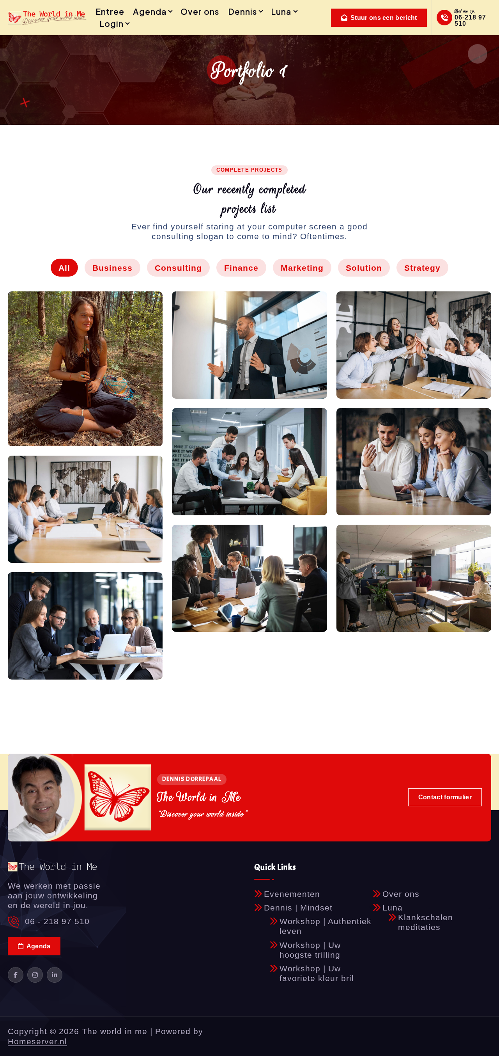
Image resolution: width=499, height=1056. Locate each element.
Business (112, 267)
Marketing (302, 267)
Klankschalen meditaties (425, 922)
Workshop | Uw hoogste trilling (310, 950)
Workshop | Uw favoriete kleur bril (317, 973)
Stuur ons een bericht (383, 17)
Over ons (199, 11)
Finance (241, 267)
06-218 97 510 (470, 20)
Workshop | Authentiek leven (326, 926)
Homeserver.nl (37, 1041)
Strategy (422, 267)
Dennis (242, 11)
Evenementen (292, 893)
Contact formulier (445, 797)
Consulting (178, 267)
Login (111, 23)
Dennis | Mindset (298, 907)
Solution (364, 267)
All (64, 267)
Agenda (149, 11)
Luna (281, 11)
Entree (110, 11)
